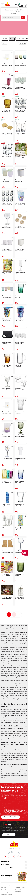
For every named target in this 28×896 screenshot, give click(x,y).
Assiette (4, 38)
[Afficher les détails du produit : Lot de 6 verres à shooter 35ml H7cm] (7, 196)
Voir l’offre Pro (9, 835)
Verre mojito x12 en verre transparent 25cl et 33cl (20, 111)
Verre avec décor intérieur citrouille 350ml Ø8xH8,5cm (6, 412)
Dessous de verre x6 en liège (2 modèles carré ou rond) (7, 551)
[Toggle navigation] (2, 4)
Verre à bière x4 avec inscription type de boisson (7, 598)
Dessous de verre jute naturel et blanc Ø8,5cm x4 (20, 227)
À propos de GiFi (7, 868)
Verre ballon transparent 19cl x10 (7, 227)
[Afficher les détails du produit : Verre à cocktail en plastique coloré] (7, 265)
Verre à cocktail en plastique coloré (6, 273)
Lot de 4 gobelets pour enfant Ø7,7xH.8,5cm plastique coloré (6, 180)
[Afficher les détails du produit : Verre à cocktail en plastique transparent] (21, 544)
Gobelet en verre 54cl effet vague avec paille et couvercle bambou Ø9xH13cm (19, 598)
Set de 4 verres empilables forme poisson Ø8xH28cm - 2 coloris (7, 505)
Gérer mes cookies (19, 887)
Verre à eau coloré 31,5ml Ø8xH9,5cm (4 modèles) (7, 296)
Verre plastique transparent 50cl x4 (20, 88)
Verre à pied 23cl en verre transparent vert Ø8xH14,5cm (20, 435)
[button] (19, 5)
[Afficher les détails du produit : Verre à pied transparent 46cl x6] (21, 381)
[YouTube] (13, 856)
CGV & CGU (4, 889)
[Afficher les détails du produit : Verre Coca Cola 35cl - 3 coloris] (21, 451)
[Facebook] (5, 856)
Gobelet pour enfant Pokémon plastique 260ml (7, 320)
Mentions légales (5, 892)
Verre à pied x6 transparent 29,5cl (19, 157)
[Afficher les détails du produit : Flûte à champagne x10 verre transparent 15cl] (21, 265)
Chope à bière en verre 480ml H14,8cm (19, 366)
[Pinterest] (17, 856)
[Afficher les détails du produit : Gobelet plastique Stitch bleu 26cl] (21, 312)
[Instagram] (9, 856)
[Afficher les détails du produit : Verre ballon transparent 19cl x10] (7, 219)
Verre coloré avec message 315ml (6, 435)
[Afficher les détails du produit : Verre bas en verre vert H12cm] (21, 289)
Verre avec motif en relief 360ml (20, 412)
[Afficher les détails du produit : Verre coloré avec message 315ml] (7, 428)
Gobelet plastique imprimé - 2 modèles (20, 528)
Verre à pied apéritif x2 (7, 459)
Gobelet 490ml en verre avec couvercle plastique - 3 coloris (7, 88)
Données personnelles (6, 894)
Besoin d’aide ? (6, 862)
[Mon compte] (22, 5)
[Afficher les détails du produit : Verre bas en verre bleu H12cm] (21, 474)
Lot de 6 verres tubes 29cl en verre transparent (7, 250)
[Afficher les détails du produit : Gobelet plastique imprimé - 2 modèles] (21, 520)
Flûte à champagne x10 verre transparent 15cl (20, 273)
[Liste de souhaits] (12, 52)
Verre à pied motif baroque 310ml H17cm (6, 389)
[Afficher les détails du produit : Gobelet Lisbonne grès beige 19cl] (21, 242)
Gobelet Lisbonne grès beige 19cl (19, 250)
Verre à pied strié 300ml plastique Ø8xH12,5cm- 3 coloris (6, 575)
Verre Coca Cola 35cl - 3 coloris (20, 459)
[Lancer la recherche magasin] (23, 17)
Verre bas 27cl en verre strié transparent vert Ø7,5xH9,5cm (19, 575)
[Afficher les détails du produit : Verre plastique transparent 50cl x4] (21, 80)
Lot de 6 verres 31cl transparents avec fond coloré (7, 64)
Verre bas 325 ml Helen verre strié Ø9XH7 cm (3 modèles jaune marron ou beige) (6, 111)
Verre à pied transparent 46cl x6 (20, 389)
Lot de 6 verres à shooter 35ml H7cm (7, 204)
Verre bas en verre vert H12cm (19, 296)
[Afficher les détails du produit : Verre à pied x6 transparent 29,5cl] (21, 149)
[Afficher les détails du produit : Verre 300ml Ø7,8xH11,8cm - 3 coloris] (7, 474)
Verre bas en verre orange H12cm (6, 366)
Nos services (5, 865)
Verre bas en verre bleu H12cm (19, 482)
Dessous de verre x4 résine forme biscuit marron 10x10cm (7, 134)
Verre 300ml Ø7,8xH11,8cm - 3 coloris (6, 482)
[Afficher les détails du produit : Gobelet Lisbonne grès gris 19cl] (21, 173)
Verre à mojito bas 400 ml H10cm (19, 505)
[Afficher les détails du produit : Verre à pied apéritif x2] (7, 451)
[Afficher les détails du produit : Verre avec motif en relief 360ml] (21, 404)
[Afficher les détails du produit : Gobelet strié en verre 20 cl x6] (21, 335)
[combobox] (4, 43)
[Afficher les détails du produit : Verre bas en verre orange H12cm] (7, 358)
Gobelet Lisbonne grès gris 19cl (19, 180)
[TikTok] (21, 856)
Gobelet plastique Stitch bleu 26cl (19, 320)
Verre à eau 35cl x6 (6, 156)
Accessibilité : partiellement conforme (18, 891)
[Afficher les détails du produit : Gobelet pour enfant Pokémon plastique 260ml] (7, 312)
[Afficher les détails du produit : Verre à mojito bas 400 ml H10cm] (21, 497)
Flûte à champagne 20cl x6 (6, 528)
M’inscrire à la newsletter (10, 817)
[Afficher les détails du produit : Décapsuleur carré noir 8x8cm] (7, 335)
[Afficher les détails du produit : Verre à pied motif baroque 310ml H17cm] (7, 381)
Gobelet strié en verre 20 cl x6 (19, 343)
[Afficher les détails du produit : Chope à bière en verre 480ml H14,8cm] (21, 358)
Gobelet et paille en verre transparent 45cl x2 (20, 134)
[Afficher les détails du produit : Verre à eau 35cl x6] (7, 149)
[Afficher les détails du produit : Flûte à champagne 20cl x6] (7, 520)
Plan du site (4, 887)
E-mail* (4, 802)
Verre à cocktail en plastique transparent (20, 551)
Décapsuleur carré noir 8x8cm (6, 343)
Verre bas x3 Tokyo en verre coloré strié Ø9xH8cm (20, 64)
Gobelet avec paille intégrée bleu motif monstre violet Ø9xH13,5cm (20, 204)
